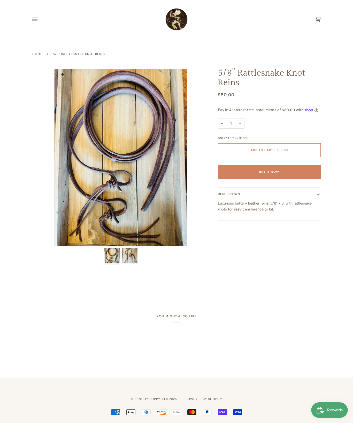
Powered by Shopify (204, 399)
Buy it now (269, 172)
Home (37, 54)
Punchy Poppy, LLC (151, 399)
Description (229, 194)
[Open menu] (40, 19)
